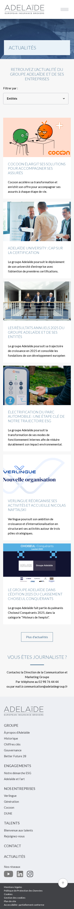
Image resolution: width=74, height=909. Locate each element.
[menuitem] (11, 727)
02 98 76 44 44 (48, 681)
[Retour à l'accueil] (24, 9)
